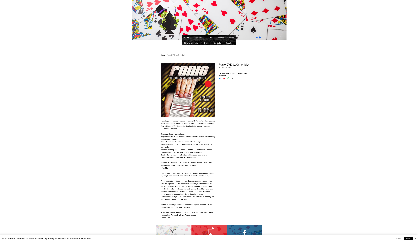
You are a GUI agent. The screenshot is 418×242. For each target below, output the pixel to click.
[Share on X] (232, 78)
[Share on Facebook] (220, 78)
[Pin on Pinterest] (224, 78)
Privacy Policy (86, 238)
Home (163, 55)
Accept (408, 238)
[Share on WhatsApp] (228, 78)
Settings (398, 238)
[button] (257, 38)
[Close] (415, 238)
